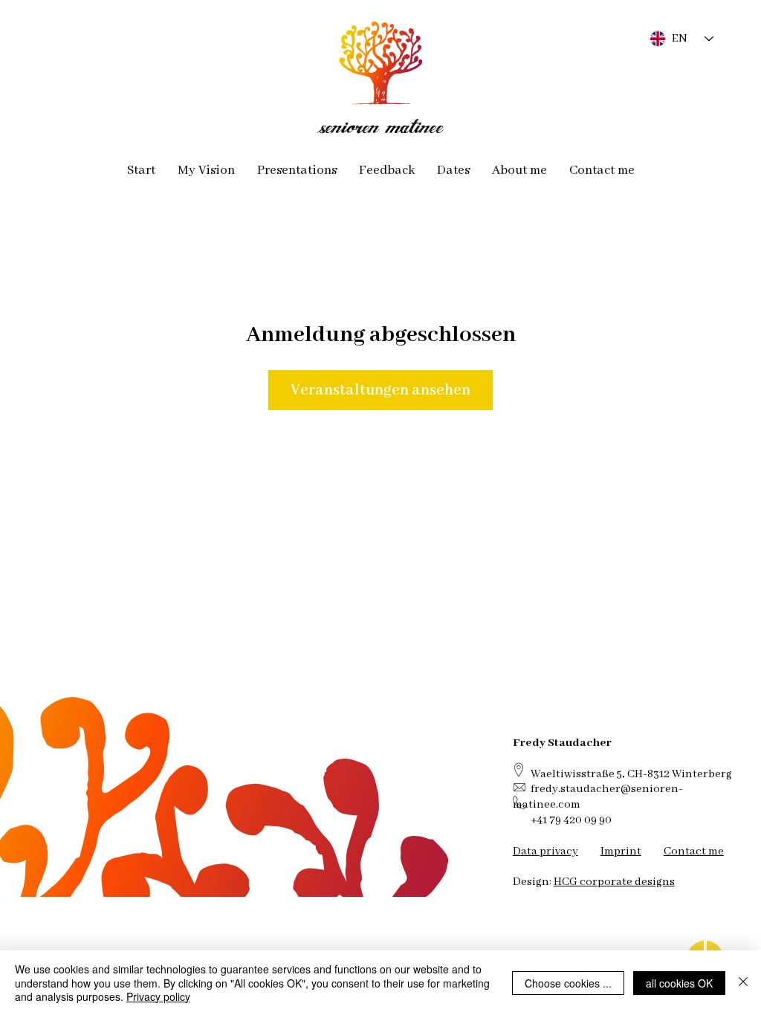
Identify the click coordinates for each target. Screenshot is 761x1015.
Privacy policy (158, 996)
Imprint (620, 851)
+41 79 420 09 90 (571, 820)
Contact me (694, 851)
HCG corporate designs (614, 882)
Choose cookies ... (568, 983)
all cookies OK (679, 983)
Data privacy (545, 851)
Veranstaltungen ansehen (380, 390)
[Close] (743, 982)
